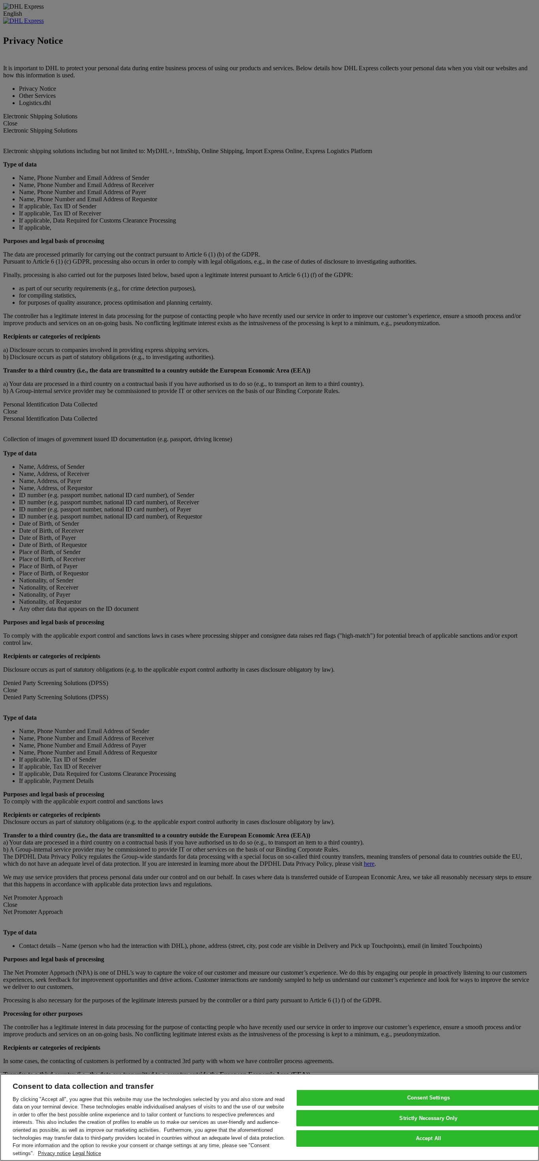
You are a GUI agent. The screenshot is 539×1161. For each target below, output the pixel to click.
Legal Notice (87, 1153)
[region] (269, 1117)
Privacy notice (54, 1153)
